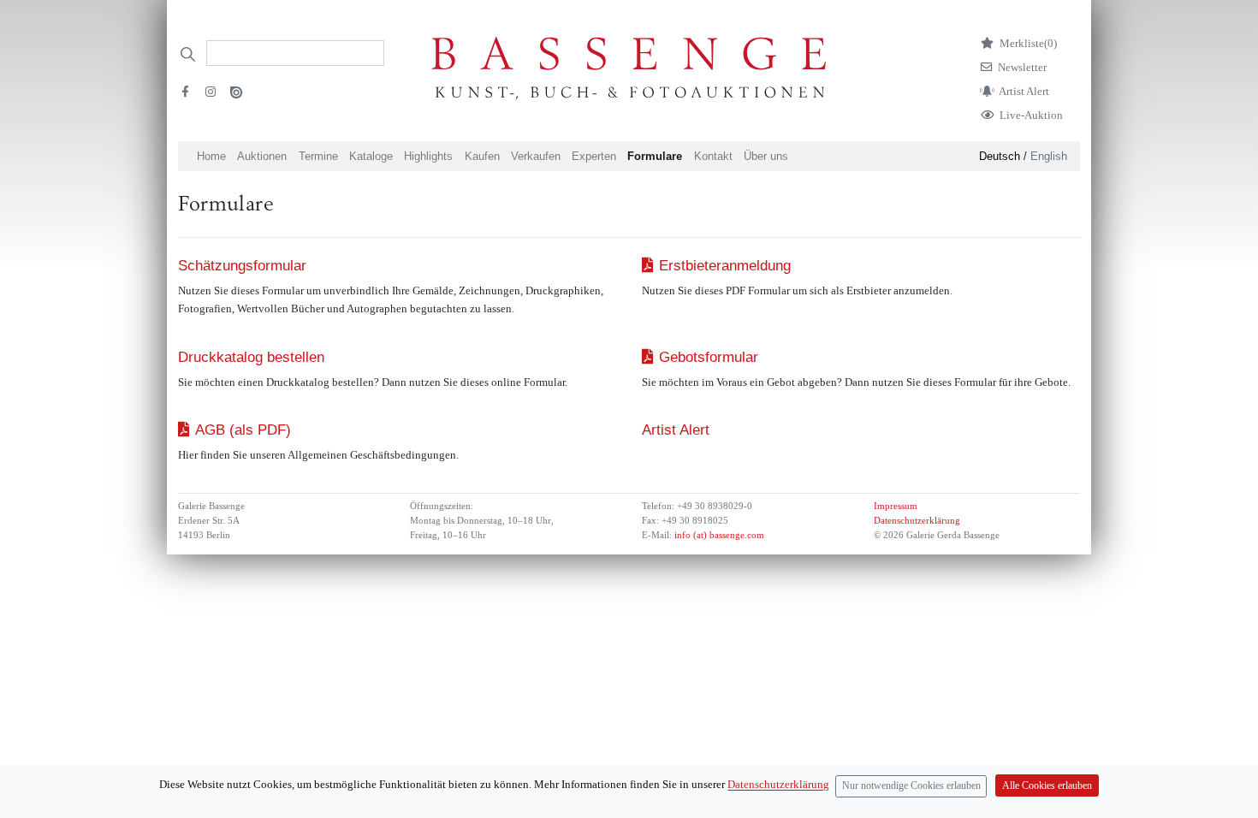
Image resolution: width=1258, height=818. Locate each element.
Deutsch (999, 156)
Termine (318, 156)
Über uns (766, 156)
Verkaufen (536, 156)
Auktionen (262, 156)
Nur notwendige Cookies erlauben (911, 785)
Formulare (654, 156)
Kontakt (713, 156)
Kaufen (482, 156)
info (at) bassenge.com (718, 535)
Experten (594, 156)
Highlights (428, 156)
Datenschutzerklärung (917, 520)
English (1048, 156)
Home (211, 156)
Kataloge (371, 156)
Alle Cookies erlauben (1047, 785)
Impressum (895, 506)
